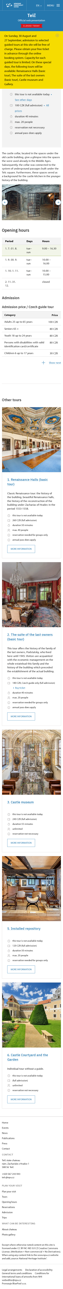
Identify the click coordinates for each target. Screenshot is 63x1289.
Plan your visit (9, 1191)
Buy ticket (20, 687)
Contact (6, 1148)
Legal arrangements (12, 1269)
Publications (8, 1138)
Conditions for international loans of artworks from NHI (25, 1275)
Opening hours (9, 1201)
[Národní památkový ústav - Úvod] (14, 5)
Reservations (8, 1207)
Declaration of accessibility (38, 1269)
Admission (7, 1212)
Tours (4, 1196)
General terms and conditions (17, 1273)
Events (5, 1127)
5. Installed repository (23, 928)
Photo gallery (8, 1234)
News (5, 1132)
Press (4, 1143)
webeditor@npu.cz (11, 1280)
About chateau (9, 1229)
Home (5, 1122)
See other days (23, 99)
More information (21, 548)
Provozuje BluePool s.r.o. (14, 1283)
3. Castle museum (20, 802)
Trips (4, 1217)
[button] (5, 202)
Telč (31, 15)
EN (38, 5)
